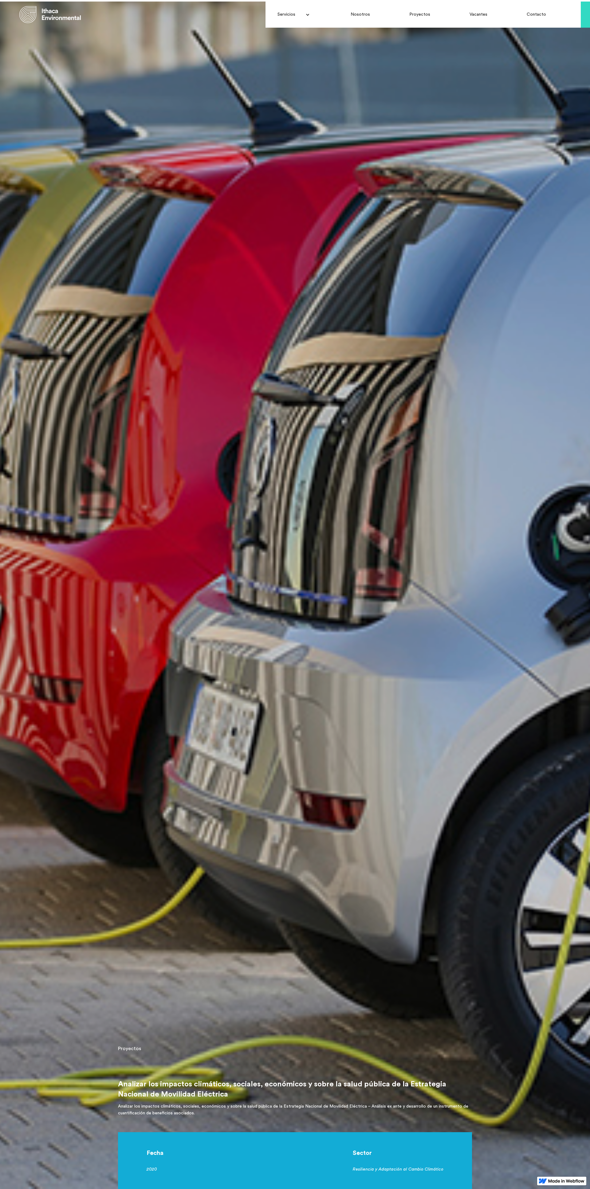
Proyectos (419, 14)
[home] (50, 15)
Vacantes (478, 14)
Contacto (536, 14)
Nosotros (360, 14)
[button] (294, 14)
